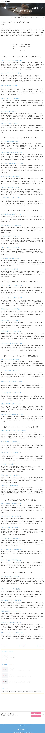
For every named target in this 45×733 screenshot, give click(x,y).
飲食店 (18, 691)
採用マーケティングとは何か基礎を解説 (22, 46)
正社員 (15, 691)
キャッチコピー (28, 691)
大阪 (3, 691)
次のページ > (41, 645)
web (40, 691)
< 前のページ (4, 645)
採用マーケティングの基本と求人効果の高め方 (22, 44)
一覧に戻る (22, 645)
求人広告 (6, 691)
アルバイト (11, 691)
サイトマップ (22, 725)
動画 (23, 691)
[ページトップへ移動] (43, 714)
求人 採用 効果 (6, 659)
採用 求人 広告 (6, 655)
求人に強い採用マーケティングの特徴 (21, 48)
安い (32, 691)
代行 (21, 691)
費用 (35, 691)
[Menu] (43, 1)
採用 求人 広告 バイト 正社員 (9, 657)
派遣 (37, 691)
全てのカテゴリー (6, 653)
